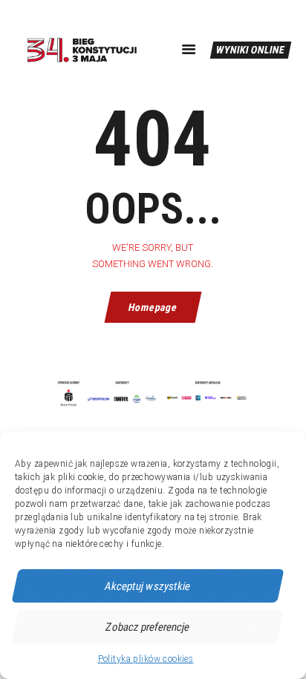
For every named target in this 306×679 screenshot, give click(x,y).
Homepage (152, 307)
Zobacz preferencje (148, 627)
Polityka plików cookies (146, 659)
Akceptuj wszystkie (148, 586)
